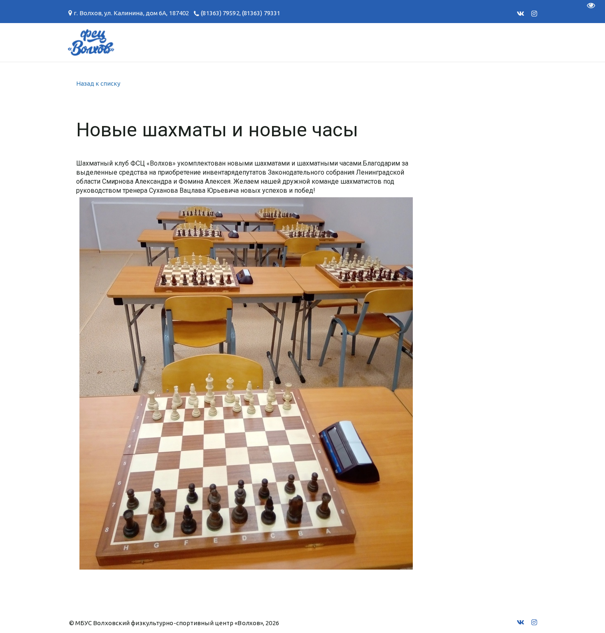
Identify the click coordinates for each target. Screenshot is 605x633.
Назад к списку (98, 83)
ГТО (131, 42)
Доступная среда (384, 42)
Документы (178, 42)
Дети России (462, 42)
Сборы (94, 42)
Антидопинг (306, 42)
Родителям (241, 42)
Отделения (43, 42)
